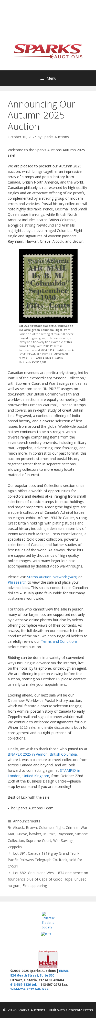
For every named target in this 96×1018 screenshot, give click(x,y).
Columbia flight (51, 827)
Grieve (22, 833)
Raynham (65, 833)
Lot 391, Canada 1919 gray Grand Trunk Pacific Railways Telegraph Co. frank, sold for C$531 (45, 860)
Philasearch (17, 582)
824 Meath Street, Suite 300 (32, 975)
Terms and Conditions (59, 641)
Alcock (18, 827)
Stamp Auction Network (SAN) (52, 576)
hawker (35, 833)
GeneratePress (79, 1009)
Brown (31, 827)
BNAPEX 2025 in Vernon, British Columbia (42, 754)
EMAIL (64, 971)
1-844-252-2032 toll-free (29, 989)
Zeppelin (15, 846)
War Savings (63, 840)
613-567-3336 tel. (23, 984)
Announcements (26, 821)
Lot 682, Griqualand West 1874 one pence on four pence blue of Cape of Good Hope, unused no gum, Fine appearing (48, 879)
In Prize (49, 833)
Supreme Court (38, 840)
